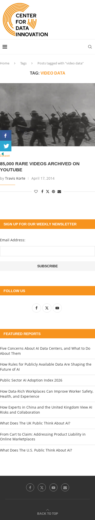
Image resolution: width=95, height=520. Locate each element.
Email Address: (12, 240)
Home (4, 63)
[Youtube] (53, 487)
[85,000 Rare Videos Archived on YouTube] (47, 114)
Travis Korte (15, 178)
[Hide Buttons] (2, 153)
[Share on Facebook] (42, 191)
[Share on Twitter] (47, 191)
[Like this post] (36, 191)
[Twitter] (42, 487)
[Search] (89, 46)
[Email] (65, 487)
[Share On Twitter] (5, 146)
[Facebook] (30, 487)
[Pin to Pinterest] (53, 191)
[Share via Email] (59, 191)
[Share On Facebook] (5, 135)
